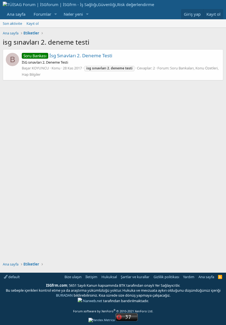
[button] (56, 14)
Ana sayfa (16, 14)
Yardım (188, 276)
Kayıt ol (32, 23)
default (13, 276)
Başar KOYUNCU (35, 68)
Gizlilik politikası (166, 276)
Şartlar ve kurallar (135, 276)
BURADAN (64, 295)
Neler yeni (73, 14)
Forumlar (42, 14)
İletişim (91, 276)
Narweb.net (92, 300)
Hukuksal (109, 276)
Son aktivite (12, 23)
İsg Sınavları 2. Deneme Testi (67, 55)
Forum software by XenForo (113, 311)
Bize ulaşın (73, 276)
